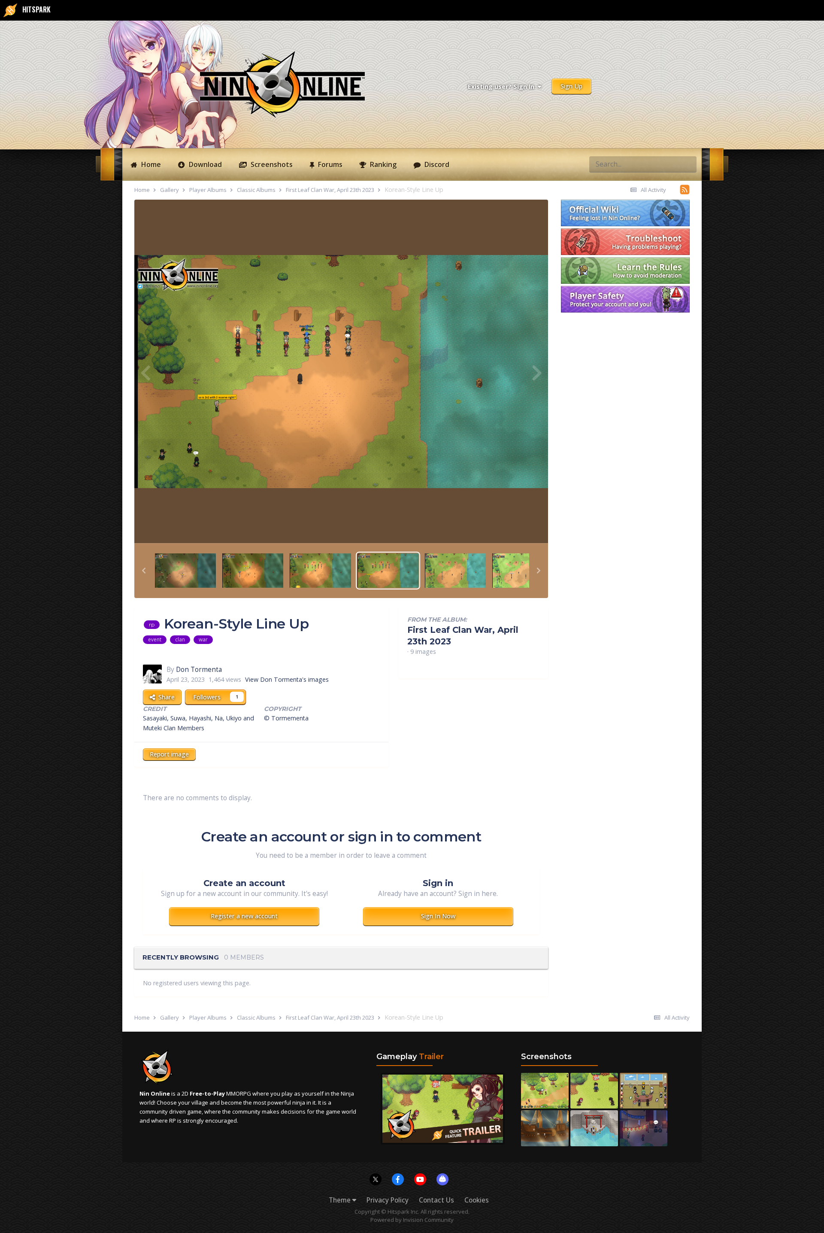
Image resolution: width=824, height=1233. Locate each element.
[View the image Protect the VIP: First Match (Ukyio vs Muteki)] (522, 570)
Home (150, 164)
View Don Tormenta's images (287, 679)
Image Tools (510, 527)
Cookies (476, 1200)
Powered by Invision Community (412, 1220)
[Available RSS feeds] (685, 189)
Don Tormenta (199, 669)
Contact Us (436, 1200)
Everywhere (654, 164)
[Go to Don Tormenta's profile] (152, 674)
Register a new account (244, 916)
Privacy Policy (388, 1200)
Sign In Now (438, 916)
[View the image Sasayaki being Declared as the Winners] (185, 570)
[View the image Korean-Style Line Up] (387, 570)
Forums (329, 164)
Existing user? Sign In (503, 86)
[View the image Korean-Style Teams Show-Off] (320, 570)
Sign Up (571, 86)
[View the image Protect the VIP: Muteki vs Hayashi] (455, 570)
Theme (340, 1200)
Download (204, 164)
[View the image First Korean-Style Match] (252, 570)
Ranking (382, 164)
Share (165, 697)
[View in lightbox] (341, 371)
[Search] (687, 164)
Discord (436, 164)
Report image (169, 754)
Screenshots (271, 164)
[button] (143, 570)
